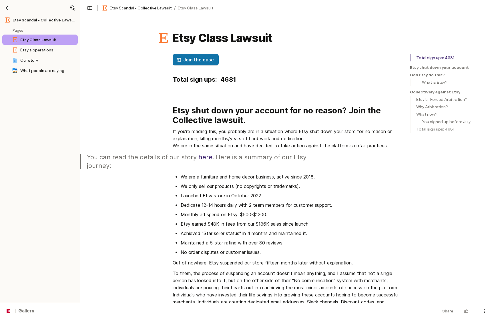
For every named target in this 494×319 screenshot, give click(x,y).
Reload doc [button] (247, 149)
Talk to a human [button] (275, 189)
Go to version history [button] (223, 189)
